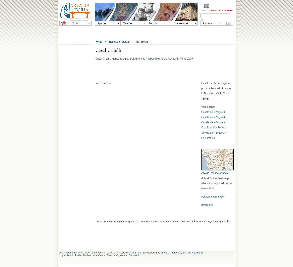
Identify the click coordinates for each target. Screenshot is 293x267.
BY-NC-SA (140, 252)
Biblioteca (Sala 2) (119, 41)
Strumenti (134, 255)
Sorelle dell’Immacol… (214, 132)
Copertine (121, 255)
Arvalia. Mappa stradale (215, 172)
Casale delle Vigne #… (214, 112)
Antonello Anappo (144, 58)
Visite (102, 255)
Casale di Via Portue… (214, 127)
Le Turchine (208, 137)
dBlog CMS (167, 252)
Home (98, 41)
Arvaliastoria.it (67, 252)
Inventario (207, 204)
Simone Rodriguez (193, 252)
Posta (78, 255)
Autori (70, 255)
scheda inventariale (212, 196)
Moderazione (90, 255)
